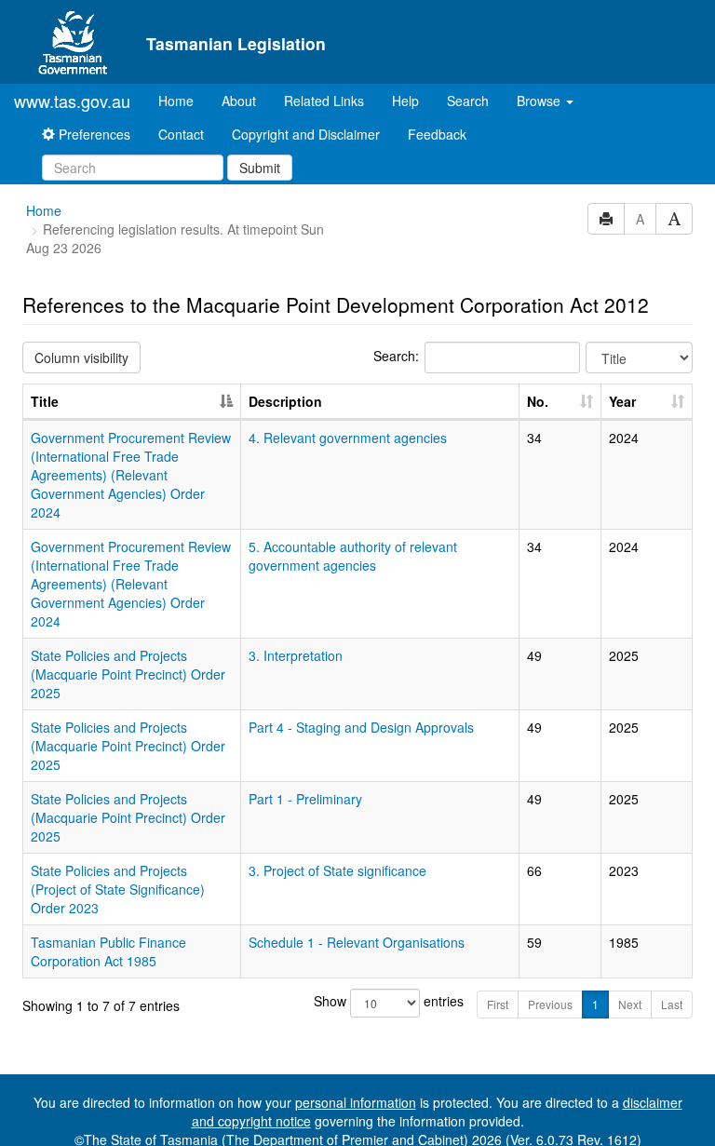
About (239, 100)
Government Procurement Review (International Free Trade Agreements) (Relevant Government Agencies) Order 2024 (131, 474)
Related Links (324, 100)
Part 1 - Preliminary (305, 798)
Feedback (437, 134)
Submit (259, 167)
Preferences (92, 134)
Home (183, 100)
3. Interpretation (296, 655)
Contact (181, 134)
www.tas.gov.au (72, 100)
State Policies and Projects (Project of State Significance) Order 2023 (118, 889)
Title (45, 401)
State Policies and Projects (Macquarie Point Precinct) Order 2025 (128, 674)
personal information (355, 1102)
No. (537, 401)
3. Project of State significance (337, 870)
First (497, 1004)
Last (671, 1004)
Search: (396, 355)
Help (405, 100)
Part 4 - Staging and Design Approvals (361, 727)
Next (629, 1004)
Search (468, 100)
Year (622, 401)
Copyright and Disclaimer (306, 134)
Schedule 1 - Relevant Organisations (357, 942)
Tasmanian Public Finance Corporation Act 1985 (108, 951)
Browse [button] (540, 100)
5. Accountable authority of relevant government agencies (353, 555)
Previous (550, 1004)
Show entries (358, 1000)
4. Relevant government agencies (348, 437)
